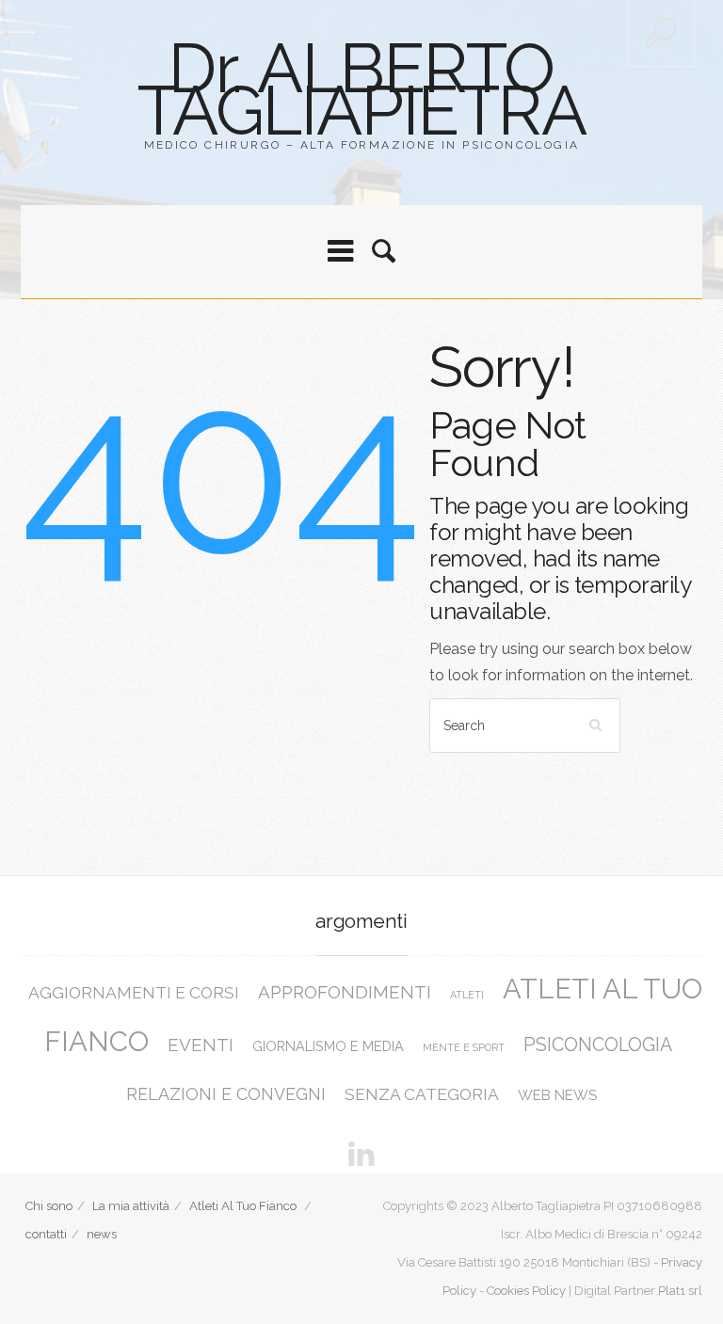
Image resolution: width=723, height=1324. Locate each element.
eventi (200, 1044)
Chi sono (48, 1206)
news (102, 1234)
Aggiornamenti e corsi (133, 992)
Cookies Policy (526, 1291)
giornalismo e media (328, 1046)
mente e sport (464, 1047)
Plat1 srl (680, 1291)
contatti (46, 1234)
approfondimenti (344, 991)
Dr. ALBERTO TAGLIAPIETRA (361, 89)
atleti (467, 994)
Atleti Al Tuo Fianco (243, 1206)
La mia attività (130, 1206)
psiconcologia (597, 1045)
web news (557, 1095)
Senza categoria (422, 1094)
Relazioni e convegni (226, 1094)
